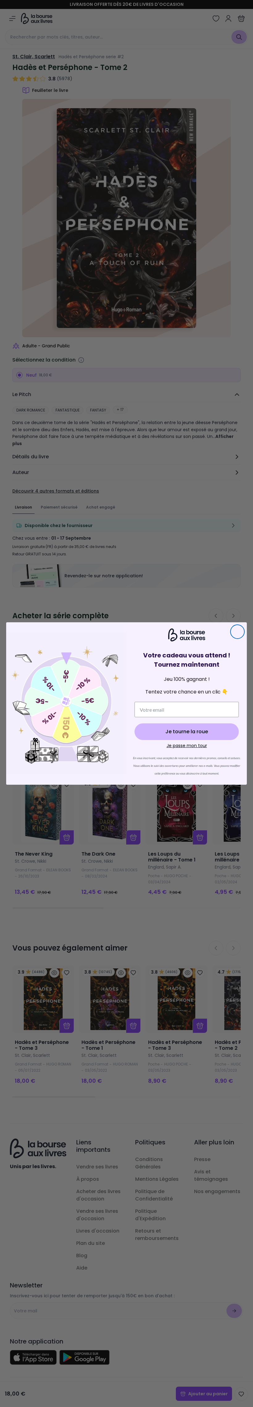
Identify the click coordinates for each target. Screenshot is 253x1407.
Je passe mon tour (187, 745)
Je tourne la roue (186, 731)
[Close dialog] (237, 632)
